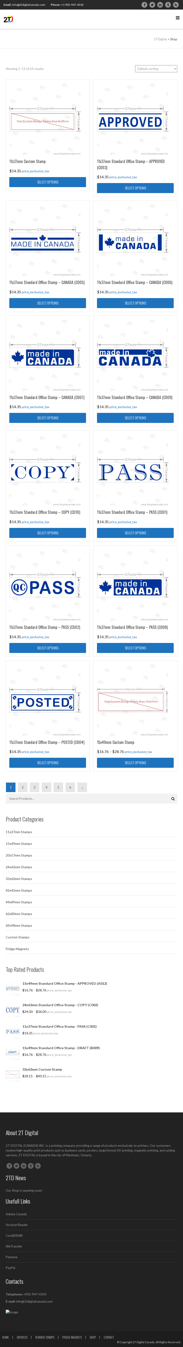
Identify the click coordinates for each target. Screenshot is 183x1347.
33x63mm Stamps (19, 879)
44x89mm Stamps (19, 902)
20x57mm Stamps (19, 855)
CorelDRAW (14, 1235)
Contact (109, 1337)
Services (22, 1337)
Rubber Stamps (44, 1337)
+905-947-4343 (34, 1294)
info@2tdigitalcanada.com (28, 4)
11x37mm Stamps (19, 832)
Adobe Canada (16, 1214)
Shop (93, 1337)
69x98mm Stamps (19, 925)
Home (5, 1337)
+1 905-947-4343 (72, 4)
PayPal (10, 1268)
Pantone (11, 1257)
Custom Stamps (18, 937)
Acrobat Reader (17, 1225)
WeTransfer (14, 1246)
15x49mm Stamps (19, 844)
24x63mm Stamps (19, 867)
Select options (47, 181)
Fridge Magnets (17, 949)
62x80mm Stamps (19, 914)
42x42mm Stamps (19, 890)
